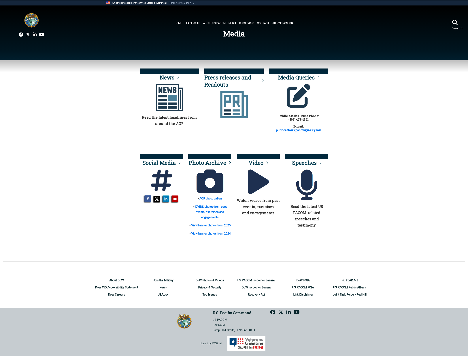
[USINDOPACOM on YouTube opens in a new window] (41, 34)
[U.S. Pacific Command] (31, 20)
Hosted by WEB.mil (211, 343)
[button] (182, 3)
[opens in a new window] (21, 34)
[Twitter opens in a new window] (28, 34)
